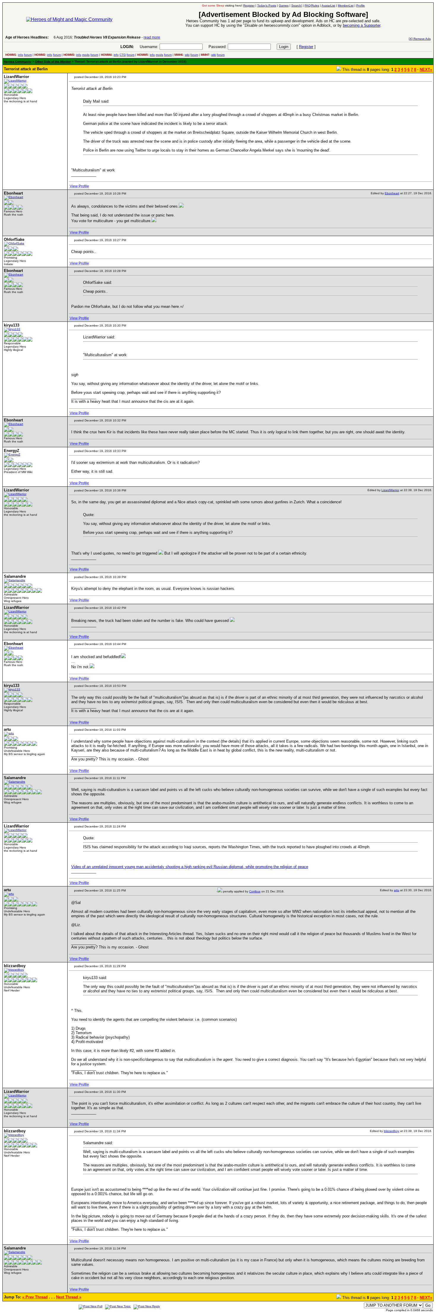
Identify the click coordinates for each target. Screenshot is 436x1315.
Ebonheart (392, 193)
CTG (123, 54)
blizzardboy (391, 1131)
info (20, 54)
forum (28, 54)
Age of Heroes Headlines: (27, 37)
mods (86, 54)
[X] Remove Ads (420, 38)
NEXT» (426, 69)
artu (396, 890)
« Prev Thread (35, 1297)
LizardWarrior (390, 490)
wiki (187, 54)
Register (306, 46)
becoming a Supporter (361, 25)
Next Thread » (68, 1297)
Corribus (254, 891)
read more (152, 37)
